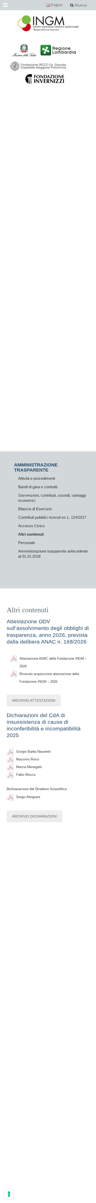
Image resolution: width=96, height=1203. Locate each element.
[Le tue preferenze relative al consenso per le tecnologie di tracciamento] (9, 1194)
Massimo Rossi (27, 759)
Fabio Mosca (25, 775)
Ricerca (80, 5)
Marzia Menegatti (29, 767)
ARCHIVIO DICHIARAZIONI (34, 816)
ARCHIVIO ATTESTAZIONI (33, 700)
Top (90, 1195)
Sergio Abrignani (28, 797)
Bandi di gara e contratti (37, 487)
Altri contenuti (31, 534)
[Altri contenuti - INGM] (48, 23)
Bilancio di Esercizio (35, 509)
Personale (26, 543)
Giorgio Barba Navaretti (33, 751)
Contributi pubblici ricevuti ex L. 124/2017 (52, 517)
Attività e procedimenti (36, 478)
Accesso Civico (31, 526)
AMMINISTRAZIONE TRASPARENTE (36, 467)
